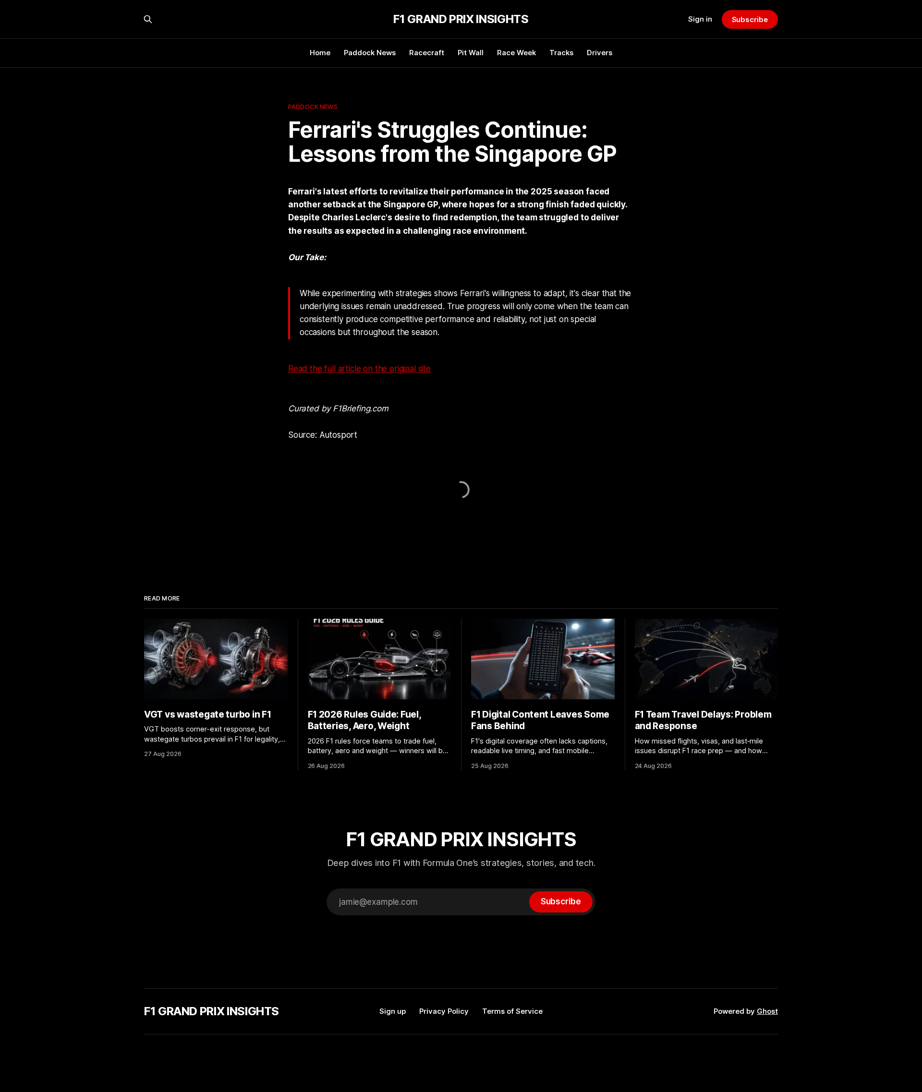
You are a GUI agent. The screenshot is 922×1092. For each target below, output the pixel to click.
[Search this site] (148, 19)
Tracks (561, 52)
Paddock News (370, 52)
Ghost (767, 1011)
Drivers (599, 52)
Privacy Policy (444, 1011)
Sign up (392, 1011)
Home (320, 52)
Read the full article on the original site (359, 368)
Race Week (516, 52)
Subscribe (750, 19)
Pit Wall (471, 52)
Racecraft (426, 52)
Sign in (700, 19)
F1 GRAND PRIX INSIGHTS (460, 19)
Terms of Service (512, 1011)
